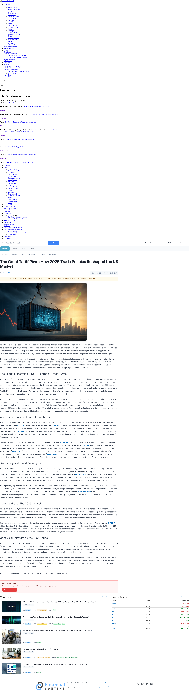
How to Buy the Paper (11, 70)
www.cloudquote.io (100, 683)
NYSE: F (111, 523)
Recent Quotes (150, 243)
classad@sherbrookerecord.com (24, 139)
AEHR (55, 623)
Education (11, 20)
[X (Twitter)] (138, 686)
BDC (66, 657)
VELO (63, 623)
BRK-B (76, 657)
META (113, 617)
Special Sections (9, 48)
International (42, 254)
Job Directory (8, 61)
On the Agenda (12, 32)
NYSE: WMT (52, 454)
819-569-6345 (33, 114)
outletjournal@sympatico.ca (40, 106)
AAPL (113, 606)
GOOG (114, 614)
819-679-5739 (8, 131)
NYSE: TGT (16, 451)
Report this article (9, 590)
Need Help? (7, 75)
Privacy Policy (96, 687)
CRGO (39, 672)
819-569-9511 (27, 106)
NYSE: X (57, 425)
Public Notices (12, 39)
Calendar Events (9, 62)
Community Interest (14, 16)
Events (10, 23)
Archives (7, 64)
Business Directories (10, 54)
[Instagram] (152, 686)
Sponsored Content (14, 34)
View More (105, 597)
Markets (5, 249)
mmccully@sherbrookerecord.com (48, 114)
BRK (72, 657)
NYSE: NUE (21, 425)
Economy (47, 657)
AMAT (58, 657)
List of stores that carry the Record (18, 71)
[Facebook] (142, 686)
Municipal (11, 31)
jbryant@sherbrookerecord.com (23, 131)
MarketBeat (28, 610)
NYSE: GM (21, 431)
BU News (11, 11)
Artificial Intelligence (42, 610)
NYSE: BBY (64, 442)
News (6, 6)
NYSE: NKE (85, 445)
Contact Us (7, 77)
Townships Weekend (10, 46)
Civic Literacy (12, 13)
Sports (10, 36)
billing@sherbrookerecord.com (24, 147)
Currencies (31, 254)
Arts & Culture (12, 8)
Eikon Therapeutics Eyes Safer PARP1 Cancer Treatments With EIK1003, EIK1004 (57, 630)
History (10, 29)
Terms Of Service (108, 687)
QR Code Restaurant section (13, 68)
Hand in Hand (12, 25)
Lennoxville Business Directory (18, 57)
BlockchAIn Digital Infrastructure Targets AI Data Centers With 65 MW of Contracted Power (62, 602)
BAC (113, 612)
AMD (113, 609)
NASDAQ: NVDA (81, 474)
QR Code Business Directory (13, 66)
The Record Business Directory (17, 55)
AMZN (62, 657)
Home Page (7, 4)
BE (69, 657)
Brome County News (14, 9)
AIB (54, 610)
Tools (32, 249)
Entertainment (12, 22)
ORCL (113, 626)
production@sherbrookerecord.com (25, 154)
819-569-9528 (9, 147)
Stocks (15, 249)
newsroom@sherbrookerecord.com (25, 122)
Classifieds (7, 52)
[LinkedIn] (147, 686)
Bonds (39, 657)
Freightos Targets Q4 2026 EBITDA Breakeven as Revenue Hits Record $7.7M (56, 664)
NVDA (114, 623)
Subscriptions (12, 73)
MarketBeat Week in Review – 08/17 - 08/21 (42, 649)
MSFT (113, 620)
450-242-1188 (53, 130)
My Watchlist (167, 243)
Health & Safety (13, 27)
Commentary (12, 15)
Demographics (12, 18)
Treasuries (52, 254)
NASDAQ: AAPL (84, 491)
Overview (15, 254)
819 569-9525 (9, 102)
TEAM (59, 623)
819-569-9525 (9, 139)
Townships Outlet (13, 38)
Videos (10, 41)
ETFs (23, 249)
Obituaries (7, 50)
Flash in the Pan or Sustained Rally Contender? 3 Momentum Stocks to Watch (56, 617)
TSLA (113, 629)
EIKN (39, 642)
